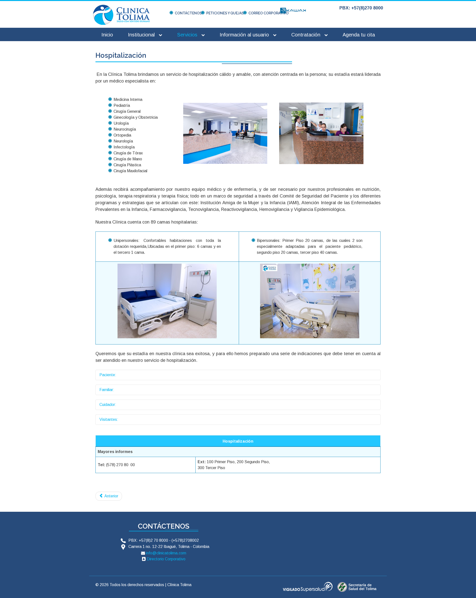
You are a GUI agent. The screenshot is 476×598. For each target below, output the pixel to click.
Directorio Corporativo (166, 559)
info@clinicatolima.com (166, 553)
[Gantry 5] (121, 14)
